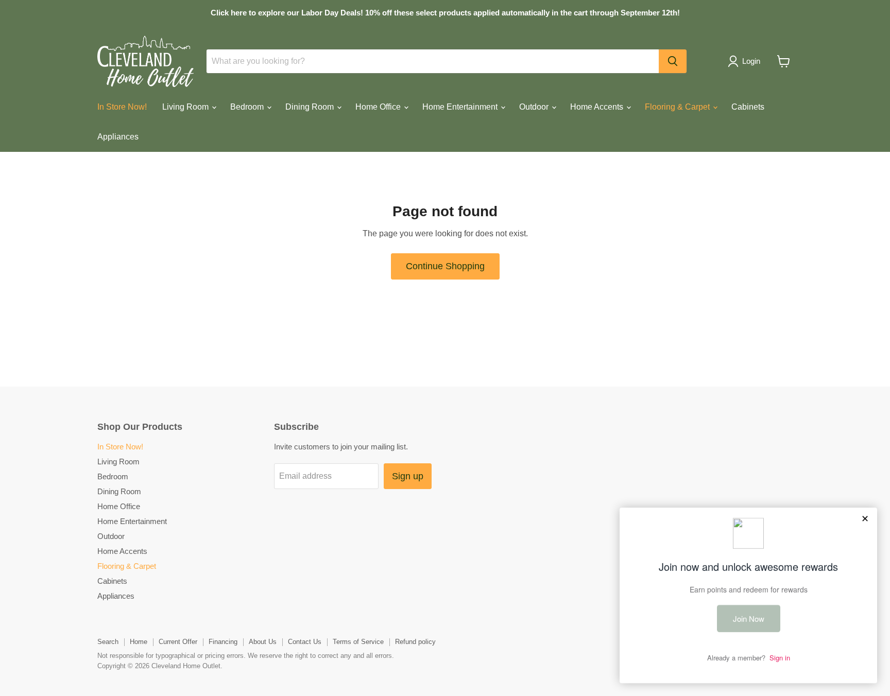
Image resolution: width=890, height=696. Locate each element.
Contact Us (304, 642)
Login (751, 61)
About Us (263, 642)
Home (138, 642)
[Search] (673, 61)
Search (107, 642)
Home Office (379, 106)
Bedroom (248, 106)
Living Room (186, 106)
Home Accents (597, 106)
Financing (223, 642)
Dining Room (310, 106)
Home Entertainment (461, 106)
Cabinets (747, 106)
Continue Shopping (445, 266)
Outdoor (535, 106)
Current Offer (178, 642)
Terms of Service (358, 642)
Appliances (118, 136)
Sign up (407, 476)
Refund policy (415, 642)
